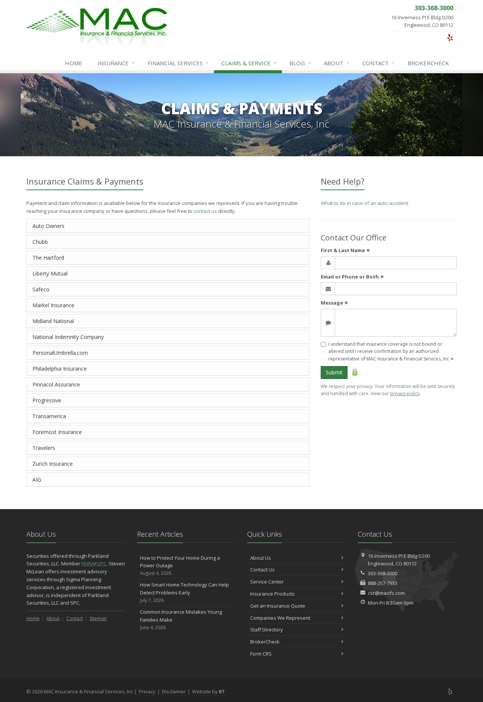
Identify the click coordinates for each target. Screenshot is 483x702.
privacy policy (405, 393)
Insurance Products (272, 593)
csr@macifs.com (386, 593)
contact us (205, 211)
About (336, 63)
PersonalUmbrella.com (60, 352)
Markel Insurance (53, 305)
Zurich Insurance (52, 463)
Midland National (53, 321)
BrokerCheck (428, 63)
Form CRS (261, 653)
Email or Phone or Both (352, 276)
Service (249, 63)
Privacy (147, 691)
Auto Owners (48, 225)
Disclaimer (174, 691)
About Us (260, 557)
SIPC (101, 563)
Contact (378, 63)
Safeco (40, 289)
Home (73, 63)
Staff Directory (266, 629)
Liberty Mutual (50, 273)
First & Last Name (345, 250)
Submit (334, 372)
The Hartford (48, 257)
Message (334, 302)
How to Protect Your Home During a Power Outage (180, 565)
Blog (300, 63)
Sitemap (98, 618)
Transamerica (49, 416)
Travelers (43, 447)
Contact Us (262, 569)
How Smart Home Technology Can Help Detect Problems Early (184, 592)
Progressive (46, 400)
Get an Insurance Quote (277, 605)
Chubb (40, 241)
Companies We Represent (280, 617)
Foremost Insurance (57, 432)
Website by (208, 691)
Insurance (116, 63)
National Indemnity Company (68, 336)
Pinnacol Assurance (56, 384)
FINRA (88, 563)
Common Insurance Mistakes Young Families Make (181, 619)
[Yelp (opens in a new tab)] (450, 37)
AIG (36, 479)
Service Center (267, 581)
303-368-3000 (382, 573)
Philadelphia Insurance (59, 368)
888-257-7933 (382, 583)
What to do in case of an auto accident (364, 203)
